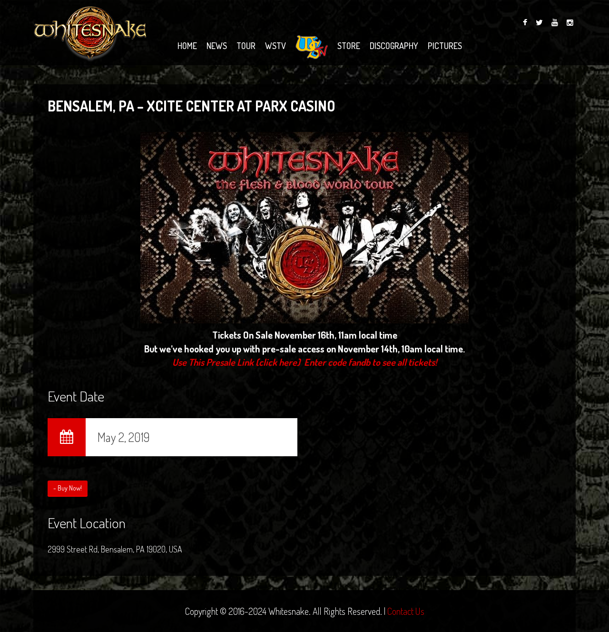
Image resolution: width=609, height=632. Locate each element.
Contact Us (405, 611)
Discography (394, 45)
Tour (245, 45)
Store (348, 45)
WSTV (275, 45)
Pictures (445, 45)
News (216, 45)
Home (187, 45)
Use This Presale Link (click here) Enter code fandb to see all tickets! (304, 362)
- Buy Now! (67, 488)
